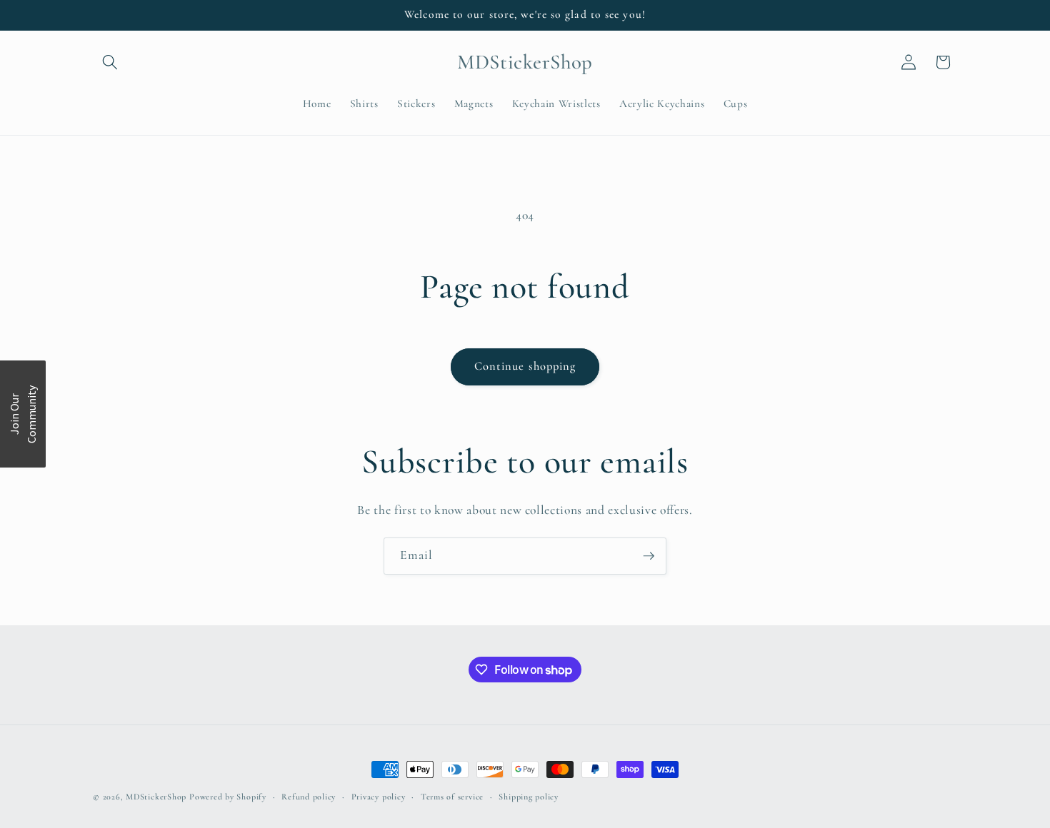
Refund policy (308, 797)
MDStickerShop (156, 797)
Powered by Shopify (227, 797)
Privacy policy (378, 797)
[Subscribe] (648, 556)
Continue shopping (525, 366)
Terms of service (452, 797)
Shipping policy (529, 797)
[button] (110, 62)
